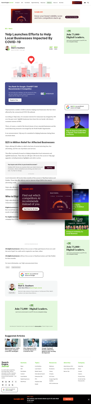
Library (51, 371)
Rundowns (51, 368)
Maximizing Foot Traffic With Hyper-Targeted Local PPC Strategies (12, 350)
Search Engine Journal (36, 288)
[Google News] (2, 381)
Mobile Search (38, 371)
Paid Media (27, 2)
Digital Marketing (35, 2)
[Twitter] (16, 381)
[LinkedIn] (6, 381)
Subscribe (80, 366)
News (7, 267)
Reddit (36, 384)
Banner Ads (66, 371)
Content (23, 374)
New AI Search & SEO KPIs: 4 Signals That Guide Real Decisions (76, 132)
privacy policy (38, 326)
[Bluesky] (2, 385)
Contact (80, 371)
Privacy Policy (81, 376)
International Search (40, 374)
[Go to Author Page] (7, 48)
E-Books (51, 374)
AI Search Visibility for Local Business (74, 232)
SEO (22, 2)
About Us (55, 2)
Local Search (38, 368)
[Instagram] (6, 385)
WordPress (23, 381)
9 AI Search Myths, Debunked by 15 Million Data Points (75, 207)
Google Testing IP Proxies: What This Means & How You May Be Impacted (49, 351)
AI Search (17, 2)
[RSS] (12, 385)
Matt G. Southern (18, 48)
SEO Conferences (53, 383)
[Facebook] (12, 381)
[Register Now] (77, 121)
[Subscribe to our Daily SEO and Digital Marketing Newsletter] (84, 2)
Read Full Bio (12, 292)
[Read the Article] (13, 343)
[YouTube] (9, 381)
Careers (80, 374)
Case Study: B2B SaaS (69, 368)
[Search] (88, 2)
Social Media (24, 376)
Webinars (49, 2)
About (79, 368)
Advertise (61, 2)
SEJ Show (51, 376)
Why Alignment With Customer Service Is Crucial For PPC (29, 350)
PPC (36, 379)
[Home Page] (7, 2)
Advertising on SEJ (68, 366)
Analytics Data (38, 381)
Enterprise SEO (38, 376)
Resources (43, 2)
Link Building (38, 366)
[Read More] (77, 195)
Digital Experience (25, 379)
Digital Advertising (16, 267)
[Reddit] (9, 385)
